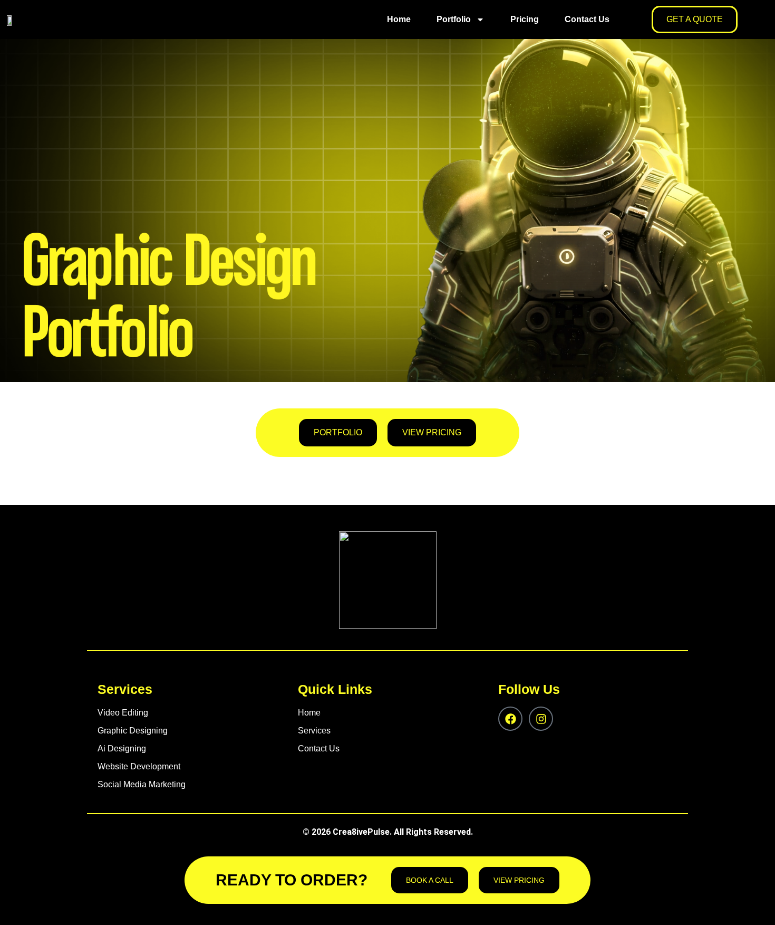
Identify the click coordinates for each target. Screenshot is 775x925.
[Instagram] (541, 719)
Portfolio (454, 19)
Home (399, 19)
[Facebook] (510, 719)
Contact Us (587, 19)
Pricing (524, 19)
